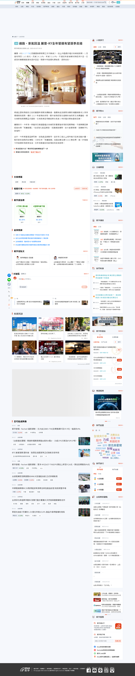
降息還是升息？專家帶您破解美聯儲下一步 (32, 148)
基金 (49, 3)
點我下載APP (36, 152)
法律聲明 (82, 668)
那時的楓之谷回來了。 (48, 334)
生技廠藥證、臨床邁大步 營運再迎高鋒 (28, 241)
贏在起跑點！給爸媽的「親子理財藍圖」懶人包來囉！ (40, 188)
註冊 (118, 2)
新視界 (92, 6)
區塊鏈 (75, 6)
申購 (119, 360)
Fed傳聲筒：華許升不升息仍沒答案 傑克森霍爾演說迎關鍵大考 (24, 358)
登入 (115, 2)
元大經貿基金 (97, 368)
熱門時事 (46, 6)
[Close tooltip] (24, 304)
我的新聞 (110, 6)
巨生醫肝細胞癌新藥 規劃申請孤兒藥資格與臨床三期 (33, 245)
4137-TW (26, 53)
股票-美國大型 (104, 352)
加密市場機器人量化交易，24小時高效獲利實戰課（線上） (110, 259)
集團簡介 (42, 668)
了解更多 (84, 200)
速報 (52, 6)
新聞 (27, 3)
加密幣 (64, 3)
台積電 (101, 484)
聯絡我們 (65, 668)
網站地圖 (75, 668)
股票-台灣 (103, 363)
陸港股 (43, 3)
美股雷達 (102, 172)
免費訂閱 (118, 641)
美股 (37, 3)
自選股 (118, 6)
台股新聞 (21, 37)
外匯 (54, 3)
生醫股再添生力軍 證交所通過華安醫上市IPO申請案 (29, 303)
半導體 (101, 489)
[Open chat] (9, 305)
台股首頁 (77, 188)
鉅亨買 (71, 3)
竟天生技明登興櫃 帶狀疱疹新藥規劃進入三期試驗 (32, 238)
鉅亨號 (77, 3)
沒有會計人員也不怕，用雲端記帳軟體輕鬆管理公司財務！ (78, 335)
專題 (98, 6)
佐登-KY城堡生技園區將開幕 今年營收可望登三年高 (32, 235)
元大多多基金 (97, 376)
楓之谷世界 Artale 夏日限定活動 (50, 358)
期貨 (68, 6)
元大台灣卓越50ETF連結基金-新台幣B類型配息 (104, 358)
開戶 (119, 350)
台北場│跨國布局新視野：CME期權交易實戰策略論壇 (110, 250)
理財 (86, 6)
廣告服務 (49, 668)
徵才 (70, 668)
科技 (32, 6)
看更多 (85, 251)
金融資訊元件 (57, 668)
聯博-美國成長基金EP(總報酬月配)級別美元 (104, 348)
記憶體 (101, 478)
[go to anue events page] (109, 2)
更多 (119, 47)
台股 (32, 3)
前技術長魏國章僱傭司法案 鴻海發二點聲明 (67, 303)
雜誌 (103, 6)
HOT (102, 231)
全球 (58, 3)
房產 (80, 6)
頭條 (16, 6)
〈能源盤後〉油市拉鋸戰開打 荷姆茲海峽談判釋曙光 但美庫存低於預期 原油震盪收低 (78, 358)
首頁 (22, 3)
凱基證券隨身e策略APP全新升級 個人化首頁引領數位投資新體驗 (24, 335)
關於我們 (36, 668)
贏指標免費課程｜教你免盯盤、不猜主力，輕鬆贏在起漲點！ (110, 241)
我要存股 (84, 188)
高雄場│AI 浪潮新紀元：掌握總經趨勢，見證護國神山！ (111, 232)
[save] (9, 300)
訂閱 (82, 3)
